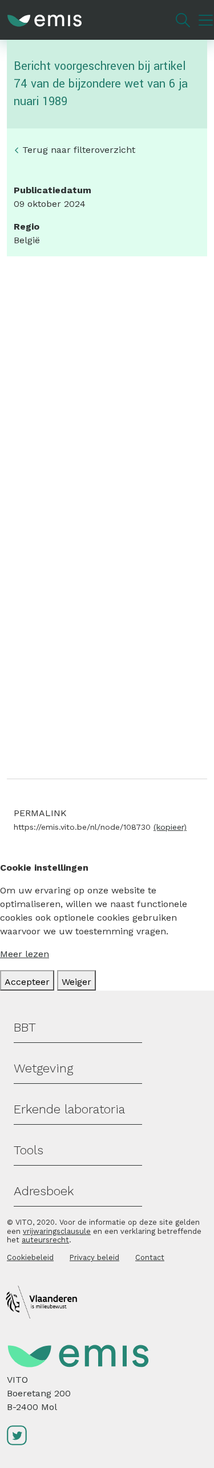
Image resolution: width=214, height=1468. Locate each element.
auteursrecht (45, 1240)
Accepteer (27, 981)
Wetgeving (43, 1068)
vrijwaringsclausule (57, 1231)
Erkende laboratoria (69, 1109)
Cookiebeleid (30, 1257)
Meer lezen (24, 954)
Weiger (76, 981)
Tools (28, 1150)
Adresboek (44, 1191)
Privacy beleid (94, 1257)
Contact (149, 1257)
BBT (25, 1027)
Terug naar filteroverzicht (78, 149)
